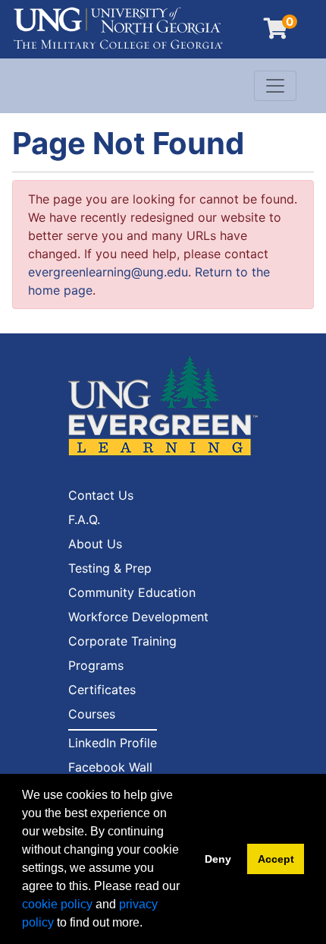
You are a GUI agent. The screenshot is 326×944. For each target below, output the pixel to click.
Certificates (102, 689)
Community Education (132, 592)
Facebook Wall (110, 767)
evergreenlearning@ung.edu (108, 271)
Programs (96, 665)
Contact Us (100, 495)
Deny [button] (218, 859)
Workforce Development (138, 616)
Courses (91, 713)
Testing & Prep (110, 568)
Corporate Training (122, 641)
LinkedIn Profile (112, 742)
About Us (95, 543)
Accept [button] (276, 859)
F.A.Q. (84, 519)
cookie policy (57, 904)
